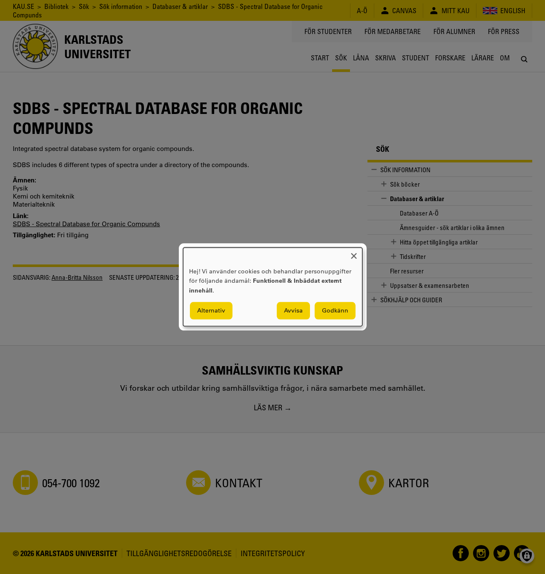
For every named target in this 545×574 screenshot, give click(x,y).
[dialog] (272, 286)
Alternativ (211, 311)
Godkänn (335, 311)
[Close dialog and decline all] (353, 252)
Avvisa (293, 311)
